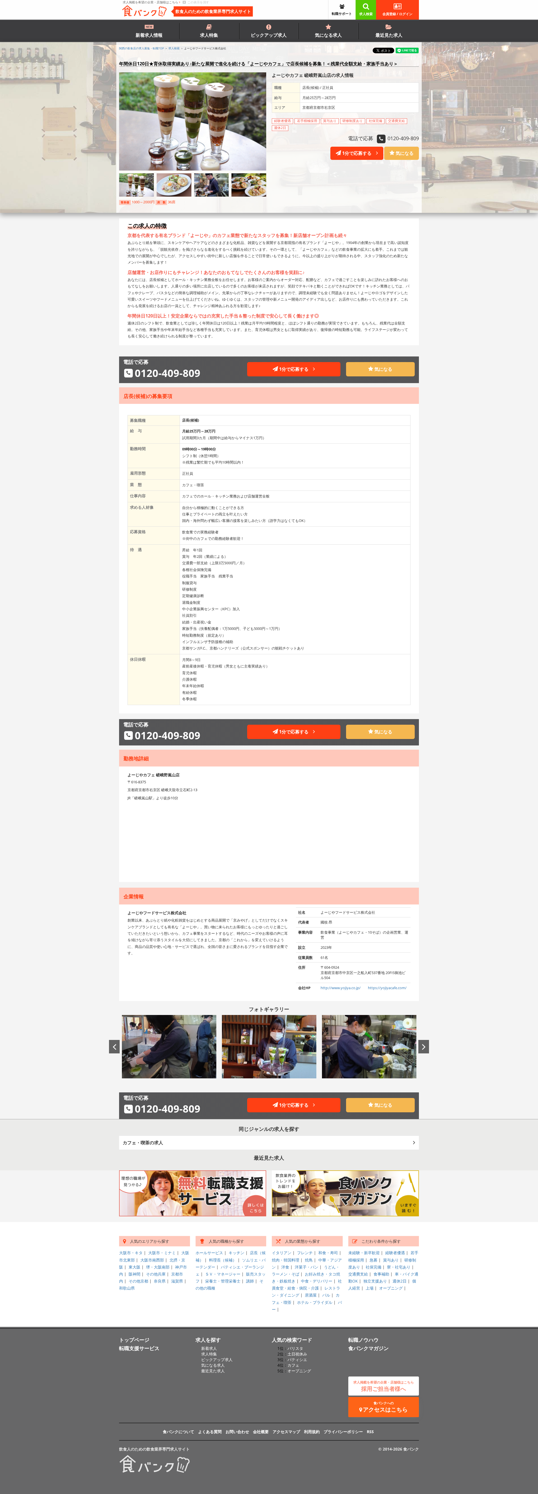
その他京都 (138, 1281)
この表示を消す (197, 2)
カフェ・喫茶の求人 (143, 1143)
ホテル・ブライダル (314, 1302)
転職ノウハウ (363, 1339)
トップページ (134, 1339)
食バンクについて (178, 1431)
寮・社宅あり (399, 1267)
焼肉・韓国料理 (285, 1260)
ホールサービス (209, 1252)
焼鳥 (309, 1260)
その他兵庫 (156, 1274)
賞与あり (391, 1260)
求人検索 (366, 13)
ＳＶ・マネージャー (222, 1274)
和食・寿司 (328, 1252)
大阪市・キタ (131, 1252)
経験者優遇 (395, 1252)
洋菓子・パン (306, 1267)
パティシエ (297, 1359)
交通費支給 (358, 1274)
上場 (370, 1288)
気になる (404, 153)
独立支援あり (375, 1281)
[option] (169, 1046)
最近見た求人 (388, 35)
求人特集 (209, 35)
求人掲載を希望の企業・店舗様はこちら (151, 2)
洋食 (285, 1267)
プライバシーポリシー (343, 1431)
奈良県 (160, 1281)
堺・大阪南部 (158, 1267)
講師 (250, 1281)
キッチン (236, 1252)
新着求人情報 (149, 35)
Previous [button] (114, 1046)
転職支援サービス (139, 1348)
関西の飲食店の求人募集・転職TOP (141, 48)
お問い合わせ (237, 1431)
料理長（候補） (222, 1260)
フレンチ (305, 1252)
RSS (370, 1431)
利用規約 (312, 1431)
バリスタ (295, 1348)
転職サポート (342, 13)
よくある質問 (210, 1431)
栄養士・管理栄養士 (222, 1281)
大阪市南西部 (152, 1260)
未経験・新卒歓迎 (364, 1252)
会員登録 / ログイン (397, 13)
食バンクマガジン (368, 1348)
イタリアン (281, 1252)
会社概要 (261, 1431)
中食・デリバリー (316, 1281)
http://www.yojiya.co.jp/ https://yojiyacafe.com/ (364, 987)
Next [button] (423, 1046)
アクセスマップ (286, 1431)
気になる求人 (328, 35)
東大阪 (134, 1267)
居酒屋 (311, 1295)
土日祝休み (297, 1354)
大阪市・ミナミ (162, 1252)
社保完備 (373, 1267)
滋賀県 (177, 1281)
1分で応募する (358, 153)
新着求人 (209, 1348)
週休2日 (400, 1281)
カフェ (293, 1365)
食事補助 (381, 1274)
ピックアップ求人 (269, 35)
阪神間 (134, 1274)
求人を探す (208, 1339)
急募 (373, 1260)
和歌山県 (127, 1288)
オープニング (391, 1288)
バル (326, 1295)
